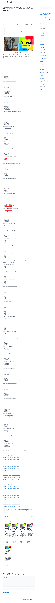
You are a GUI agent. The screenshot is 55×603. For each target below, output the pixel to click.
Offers (31, 2)
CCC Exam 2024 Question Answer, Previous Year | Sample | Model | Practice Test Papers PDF (46, 14)
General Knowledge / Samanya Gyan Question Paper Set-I (11, 470)
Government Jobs (42, 58)
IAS (11, 509)
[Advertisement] (19, 18)
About (23, 2)
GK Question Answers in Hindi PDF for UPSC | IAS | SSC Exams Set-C (22, 529)
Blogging (41, 36)
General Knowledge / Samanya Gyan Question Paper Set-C (11, 457)
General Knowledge (42, 55)
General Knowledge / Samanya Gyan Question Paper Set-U (11, 497)
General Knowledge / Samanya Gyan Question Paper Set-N (11, 481)
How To (41, 61)
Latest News (42, 2)
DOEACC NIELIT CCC (42, 46)
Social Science (42, 80)
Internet (41, 64)
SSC (17, 509)
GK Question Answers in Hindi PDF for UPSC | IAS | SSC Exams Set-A (8, 529)
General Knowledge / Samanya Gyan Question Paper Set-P (11, 486)
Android (41, 30)
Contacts (41, 39)
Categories (26, 2)
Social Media (41, 78)
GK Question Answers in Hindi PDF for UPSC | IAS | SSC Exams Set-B (15, 529)
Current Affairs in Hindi (43, 44)
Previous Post (5, 516)
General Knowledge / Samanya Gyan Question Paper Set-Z (11, 506)
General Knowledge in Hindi (10, 7)
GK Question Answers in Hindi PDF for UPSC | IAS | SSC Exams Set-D (29, 529)
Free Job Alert (36, 2)
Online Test (41, 69)
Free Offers (41, 53)
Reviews (41, 75)
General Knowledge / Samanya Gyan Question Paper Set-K (11, 475)
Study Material (42, 83)
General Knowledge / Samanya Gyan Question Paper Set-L (11, 477)
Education (41, 47)
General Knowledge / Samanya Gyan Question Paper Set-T (11, 495)
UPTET (41, 87)
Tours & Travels (42, 86)
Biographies (41, 35)
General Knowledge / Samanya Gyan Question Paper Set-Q (11, 488)
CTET (40, 41)
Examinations (41, 49)
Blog (19, 2)
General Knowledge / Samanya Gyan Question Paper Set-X (11, 504)
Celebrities (41, 38)
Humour (41, 63)
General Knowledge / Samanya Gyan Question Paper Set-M (11, 479)
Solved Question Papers (43, 81)
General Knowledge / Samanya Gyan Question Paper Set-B (11, 455)
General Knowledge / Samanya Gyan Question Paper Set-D (11, 459)
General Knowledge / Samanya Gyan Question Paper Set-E (11, 461)
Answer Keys (41, 32)
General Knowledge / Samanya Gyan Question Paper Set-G (11, 466)
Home (4, 7)
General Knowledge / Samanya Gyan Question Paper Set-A (11, 452)
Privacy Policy (48, 2)
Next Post (33, 516)
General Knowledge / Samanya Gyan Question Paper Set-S (11, 493)
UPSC (15, 509)
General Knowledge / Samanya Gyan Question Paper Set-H (11, 468)
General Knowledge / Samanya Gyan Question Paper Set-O (11, 484)
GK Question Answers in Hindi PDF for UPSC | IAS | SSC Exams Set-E (8, 552)
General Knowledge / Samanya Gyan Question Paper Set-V (11, 499)
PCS (13, 509)
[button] (28, 2)
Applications (41, 33)
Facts (40, 50)
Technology (41, 84)
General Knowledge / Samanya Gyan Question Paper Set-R (11, 490)
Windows (41, 89)
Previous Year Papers (43, 70)
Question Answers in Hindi (43, 72)
